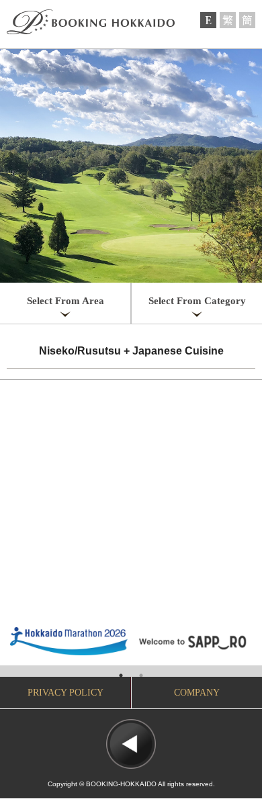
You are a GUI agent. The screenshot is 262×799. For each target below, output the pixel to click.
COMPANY (197, 693)
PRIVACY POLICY (65, 693)
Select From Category (197, 300)
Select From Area (65, 300)
